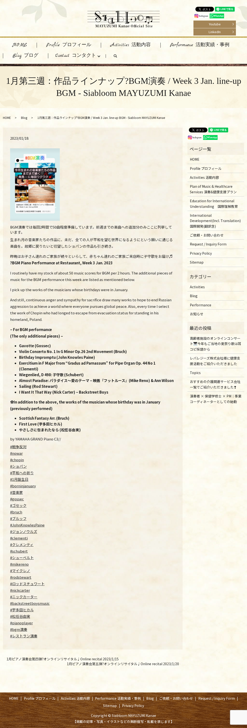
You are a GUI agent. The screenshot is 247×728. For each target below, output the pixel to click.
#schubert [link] (19, 551)
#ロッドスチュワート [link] (27, 583)
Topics (195, 372)
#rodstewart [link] (20, 577)
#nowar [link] (16, 453)
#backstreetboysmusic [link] (30, 603)
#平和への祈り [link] (22, 472)
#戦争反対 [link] (18, 446)
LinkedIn (215, 31)
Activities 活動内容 (130, 45)
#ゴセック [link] (18, 505)
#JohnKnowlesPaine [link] (27, 524)
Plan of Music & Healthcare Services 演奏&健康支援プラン (213, 189)
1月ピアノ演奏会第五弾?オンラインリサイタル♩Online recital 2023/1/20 (123, 664)
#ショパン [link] (18, 466)
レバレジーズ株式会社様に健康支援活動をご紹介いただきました (215, 361)
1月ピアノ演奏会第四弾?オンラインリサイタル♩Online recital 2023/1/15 (63, 659)
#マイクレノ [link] (20, 570)
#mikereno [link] (19, 564)
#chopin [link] (17, 459)
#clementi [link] (19, 538)
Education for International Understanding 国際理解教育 (214, 203)
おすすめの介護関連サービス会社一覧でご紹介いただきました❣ (215, 384)
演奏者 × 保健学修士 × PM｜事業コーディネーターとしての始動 (215, 399)
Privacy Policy (201, 253)
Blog (24, 117)
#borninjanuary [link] (23, 485)
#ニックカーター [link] (23, 596)
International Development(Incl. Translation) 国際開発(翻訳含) (215, 221)
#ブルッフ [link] (18, 518)
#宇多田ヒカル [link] (22, 609)
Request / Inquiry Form (208, 244)
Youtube (215, 24)
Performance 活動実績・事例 (199, 45)
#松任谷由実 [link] (20, 616)
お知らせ (196, 313)
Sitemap (197, 262)
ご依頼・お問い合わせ (207, 235)
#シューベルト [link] (22, 557)
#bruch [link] (16, 511)
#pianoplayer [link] (21, 622)
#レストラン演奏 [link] (23, 635)
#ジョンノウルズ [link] (23, 531)
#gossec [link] (17, 498)
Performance (200, 305)
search (120, 57)
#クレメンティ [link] (22, 544)
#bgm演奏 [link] (18, 629)
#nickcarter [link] (20, 590)
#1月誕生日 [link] (19, 479)
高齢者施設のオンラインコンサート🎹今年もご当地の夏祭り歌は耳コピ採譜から (215, 344)
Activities (197, 286)
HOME (20, 45)
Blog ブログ (25, 56)
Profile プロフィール (68, 45)
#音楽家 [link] (16, 492)
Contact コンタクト (75, 56)
